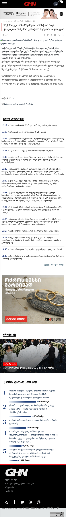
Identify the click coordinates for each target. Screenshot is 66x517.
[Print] (62, 35)
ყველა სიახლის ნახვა (54, 265)
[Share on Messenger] (47, 35)
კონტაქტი (9, 491)
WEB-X (49, 508)
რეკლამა (9, 487)
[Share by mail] (55, 35)
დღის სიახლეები (13, 118)
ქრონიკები (9, 334)
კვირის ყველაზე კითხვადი (20, 382)
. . (13, 98)
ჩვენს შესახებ (11, 479)
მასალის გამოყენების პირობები (18, 104)
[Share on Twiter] (51, 35)
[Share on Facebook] (44, 35)
